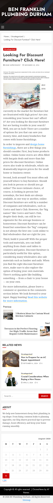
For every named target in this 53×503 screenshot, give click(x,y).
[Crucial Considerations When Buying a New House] (10, 377)
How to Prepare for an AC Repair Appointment (33, 358)
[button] (2, 27)
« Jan (4, 480)
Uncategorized (9, 49)
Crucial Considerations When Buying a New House (35, 378)
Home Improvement (13, 65)
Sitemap (26, 500)
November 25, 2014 (32, 65)
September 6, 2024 (30, 364)
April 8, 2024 (28, 383)
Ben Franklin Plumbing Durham (26, 12)
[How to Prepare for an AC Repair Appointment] (10, 358)
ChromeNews (38, 489)
